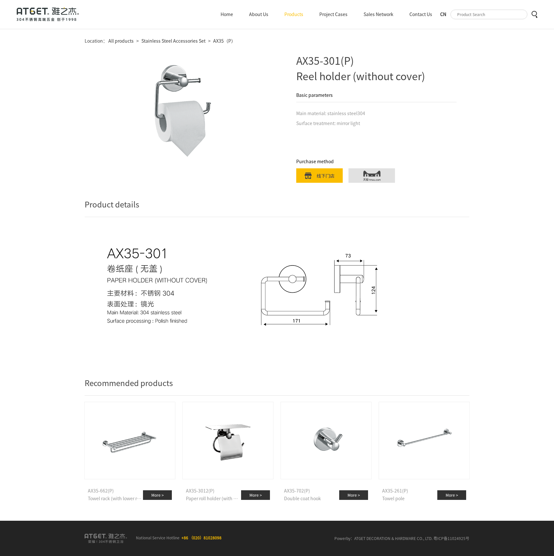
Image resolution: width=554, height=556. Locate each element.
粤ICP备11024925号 (451, 538)
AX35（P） (224, 41)
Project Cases (333, 14)
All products (120, 41)
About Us (258, 14)
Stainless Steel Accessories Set (173, 41)
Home (227, 14)
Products (293, 14)
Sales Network (378, 14)
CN (443, 14)
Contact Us (420, 14)
